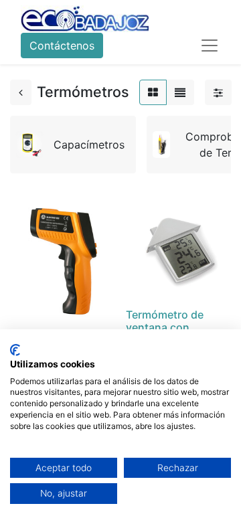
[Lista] (180, 92)
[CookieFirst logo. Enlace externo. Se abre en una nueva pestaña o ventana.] (15, 350)
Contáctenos (61, 45)
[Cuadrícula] (153, 92)
